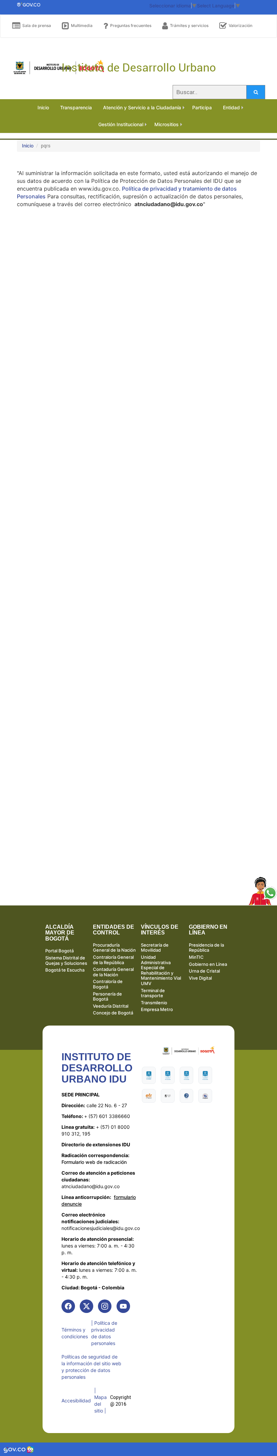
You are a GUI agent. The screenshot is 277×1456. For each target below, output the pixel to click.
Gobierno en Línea (208, 964)
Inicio (27, 145)
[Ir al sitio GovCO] (15, 1449)
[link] (68, 1306)
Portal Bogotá (59, 950)
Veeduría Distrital (110, 1006)
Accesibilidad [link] (76, 1400)
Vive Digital (200, 978)
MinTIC (196, 957)
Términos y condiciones (74, 1333)
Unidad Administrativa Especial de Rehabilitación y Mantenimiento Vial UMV (161, 970)
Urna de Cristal (204, 971)
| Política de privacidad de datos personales (104, 1333)
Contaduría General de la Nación (113, 972)
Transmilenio (154, 1002)
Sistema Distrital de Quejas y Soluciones (66, 960)
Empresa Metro (157, 1009)
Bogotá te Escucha (64, 970)
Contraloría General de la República (113, 959)
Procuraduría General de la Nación (114, 947)
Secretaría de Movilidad (155, 947)
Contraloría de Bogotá (108, 984)
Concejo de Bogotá (113, 1012)
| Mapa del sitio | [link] (100, 1400)
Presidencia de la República (206, 947)
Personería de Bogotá (107, 996)
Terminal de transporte (153, 993)
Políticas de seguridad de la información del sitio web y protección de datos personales (91, 1367)
